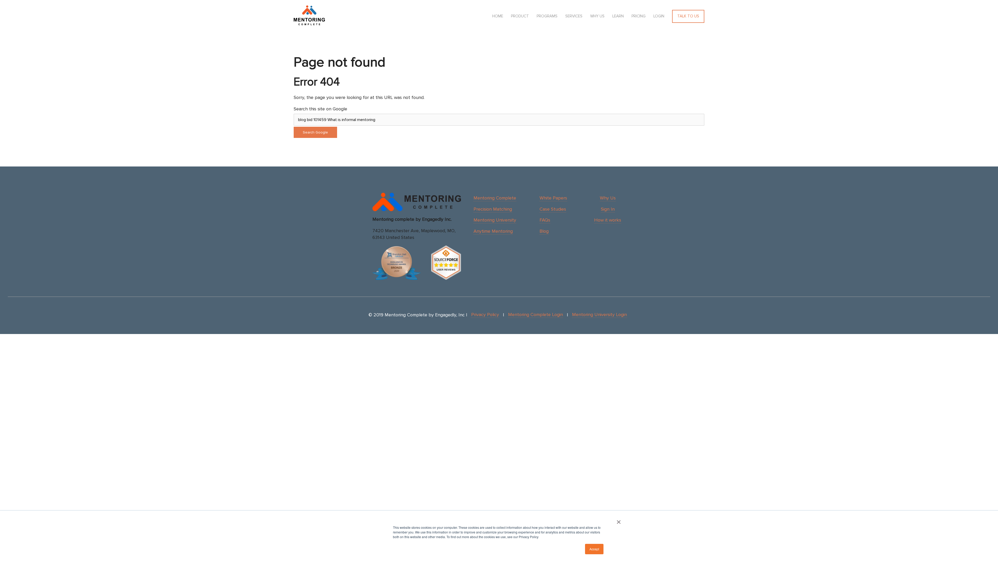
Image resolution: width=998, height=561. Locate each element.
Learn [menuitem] (618, 16)
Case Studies (553, 209)
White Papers (553, 198)
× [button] (619, 520)
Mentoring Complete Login (535, 314)
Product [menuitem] (520, 16)
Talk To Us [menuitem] (688, 16)
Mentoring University (495, 220)
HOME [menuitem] (497, 16)
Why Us (608, 198)
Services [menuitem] (573, 16)
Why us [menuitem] (597, 16)
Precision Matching (493, 209)
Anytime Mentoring (493, 231)
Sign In (608, 209)
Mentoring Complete (495, 198)
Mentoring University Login (599, 314)
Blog (544, 231)
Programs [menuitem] (547, 16)
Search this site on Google (320, 109)
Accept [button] (594, 549)
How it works (607, 220)
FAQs (545, 220)
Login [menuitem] (658, 16)
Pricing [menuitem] (639, 16)
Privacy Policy (485, 314)
